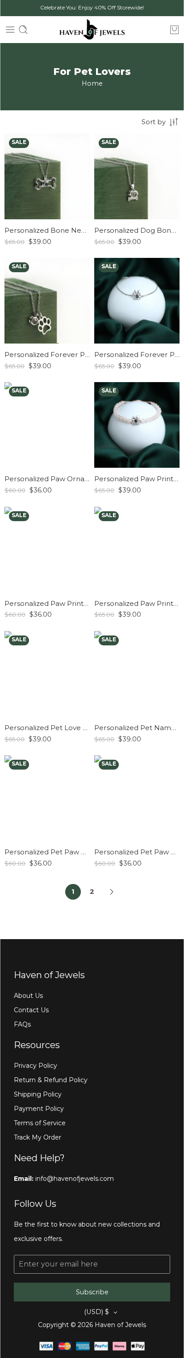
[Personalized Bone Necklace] (47, 176)
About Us (28, 996)
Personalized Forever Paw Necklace (47, 354)
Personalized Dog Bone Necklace (137, 230)
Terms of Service (40, 1123)
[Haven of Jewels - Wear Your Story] (91, 29)
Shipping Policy (38, 1094)
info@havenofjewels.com (73, 1179)
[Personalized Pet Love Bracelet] (47, 674)
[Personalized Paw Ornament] (47, 425)
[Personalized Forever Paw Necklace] (47, 301)
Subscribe (92, 1292)
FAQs (22, 1024)
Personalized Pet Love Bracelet (47, 727)
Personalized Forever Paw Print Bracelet (137, 354)
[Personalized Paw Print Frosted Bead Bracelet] (137, 425)
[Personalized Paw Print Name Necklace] (137, 549)
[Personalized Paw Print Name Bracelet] (47, 549)
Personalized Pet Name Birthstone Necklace (137, 727)
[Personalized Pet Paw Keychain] (47, 798)
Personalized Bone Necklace (47, 230)
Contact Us (31, 1010)
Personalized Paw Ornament (47, 478)
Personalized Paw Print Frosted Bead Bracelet (137, 478)
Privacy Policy (35, 1066)
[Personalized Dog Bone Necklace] (137, 176)
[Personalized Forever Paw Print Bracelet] (137, 301)
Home (92, 83)
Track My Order (37, 1137)
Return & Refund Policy (51, 1080)
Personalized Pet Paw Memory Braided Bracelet (137, 852)
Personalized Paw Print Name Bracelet (47, 603)
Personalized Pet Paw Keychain (47, 852)
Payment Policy (39, 1109)
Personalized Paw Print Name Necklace (137, 603)
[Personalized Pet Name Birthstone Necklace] (137, 674)
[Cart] (174, 29)
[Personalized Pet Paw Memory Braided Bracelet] (137, 798)
